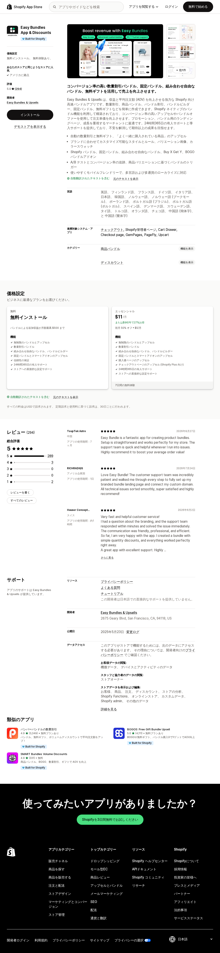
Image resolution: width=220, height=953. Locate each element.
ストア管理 (57, 915)
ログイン (171, 7)
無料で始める (198, 7)
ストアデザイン (60, 894)
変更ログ (132, 632)
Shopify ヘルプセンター (150, 861)
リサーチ (138, 885)
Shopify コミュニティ (148, 877)
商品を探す (57, 869)
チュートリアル (112, 594)
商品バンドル (110, 249)
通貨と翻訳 (98, 918)
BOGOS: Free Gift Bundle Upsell (148, 729)
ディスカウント (112, 262)
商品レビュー (100, 877)
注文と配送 (57, 885)
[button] (57, 738)
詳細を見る (109, 709)
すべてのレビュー (22, 500)
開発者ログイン (18, 940)
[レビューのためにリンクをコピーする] (88, 431)
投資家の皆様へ (185, 877)
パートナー (182, 894)
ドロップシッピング (104, 861)
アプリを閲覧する (142, 7)
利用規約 (41, 940)
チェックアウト (112, 230)
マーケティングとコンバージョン (68, 904)
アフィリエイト (185, 902)
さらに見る (107, 557)
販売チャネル (58, 861)
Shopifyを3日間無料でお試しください (110, 820)
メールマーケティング (106, 894)
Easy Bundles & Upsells (22, 102)
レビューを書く (20, 492)
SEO (93, 902)
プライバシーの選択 (129, 940)
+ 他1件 (181, 70)
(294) (18, 88)
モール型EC (99, 869)
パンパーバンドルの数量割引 (39, 729)
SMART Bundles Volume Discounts (44, 754)
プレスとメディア (187, 885)
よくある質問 (110, 588)
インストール (30, 115)
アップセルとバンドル (106, 885)
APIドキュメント (144, 869)
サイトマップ (99, 940)
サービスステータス (188, 918)
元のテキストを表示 (125, 178)
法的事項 (180, 910)
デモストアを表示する (30, 127)
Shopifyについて (186, 861)
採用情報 (180, 869)
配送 (93, 910)
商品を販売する (60, 877)
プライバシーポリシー (117, 582)
